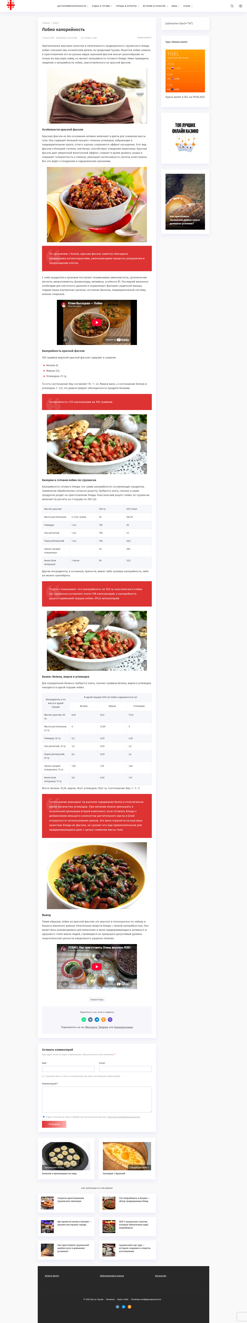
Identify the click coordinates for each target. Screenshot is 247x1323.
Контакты (110, 1299)
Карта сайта (122, 1299)
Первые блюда (96, 1000)
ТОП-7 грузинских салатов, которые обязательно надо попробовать (133, 1224)
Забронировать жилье (112, 1275)
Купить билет (52, 1275)
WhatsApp (83, 1019)
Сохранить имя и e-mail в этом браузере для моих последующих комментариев (82, 1076)
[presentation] (199, 202)
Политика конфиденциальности (123, 1117)
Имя (44, 1063)
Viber (110, 1019)
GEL (186, 97)
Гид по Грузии (23, 5)
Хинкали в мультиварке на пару (59, 1173)
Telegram (97, 1019)
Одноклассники (103, 1019)
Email (102, 1063)
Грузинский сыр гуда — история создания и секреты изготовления (135, 1248)
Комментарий (50, 1083)
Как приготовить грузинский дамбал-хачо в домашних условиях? (73, 1248)
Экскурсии (160, 1275)
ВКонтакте (90, 1019)
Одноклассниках (123, 1027)
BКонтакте (117, 1307)
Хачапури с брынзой (114, 1173)
